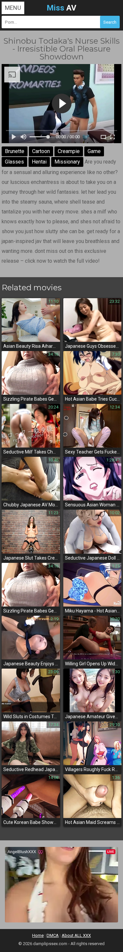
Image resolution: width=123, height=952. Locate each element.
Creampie (69, 151)
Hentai (39, 162)
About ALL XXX (76, 935)
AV (61, 7)
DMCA (53, 935)
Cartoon (41, 151)
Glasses (14, 162)
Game (94, 151)
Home (38, 935)
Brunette (14, 151)
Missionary (67, 162)
